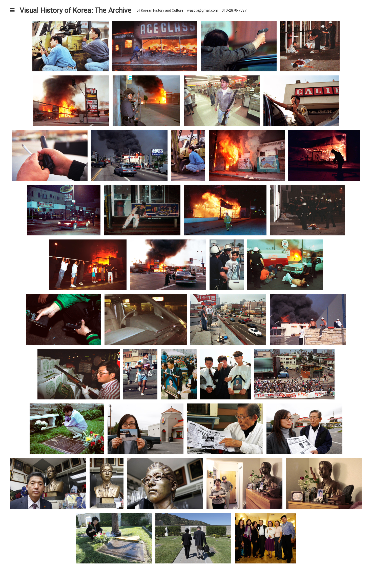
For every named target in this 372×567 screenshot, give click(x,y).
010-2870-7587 (234, 10)
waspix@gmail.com (202, 10)
